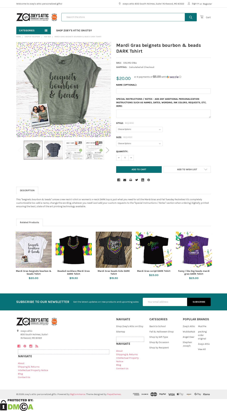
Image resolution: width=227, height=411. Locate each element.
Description (27, 190)
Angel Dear (188, 337)
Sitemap (120, 331)
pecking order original (202, 335)
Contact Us (24, 377)
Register (207, 3)
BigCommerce (77, 394)
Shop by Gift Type (158, 337)
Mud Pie (202, 326)
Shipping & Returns (29, 366)
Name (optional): (126, 84)
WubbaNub (189, 331)
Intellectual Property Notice (33, 370)
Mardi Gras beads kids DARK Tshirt (114, 272)
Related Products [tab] (29, 222)
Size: (124, 137)
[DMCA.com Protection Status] (16, 405)
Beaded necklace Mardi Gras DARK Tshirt (73, 272)
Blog (20, 373)
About (21, 363)
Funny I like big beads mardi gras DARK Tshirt (194, 272)
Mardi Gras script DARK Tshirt (153, 271)
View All (202, 349)
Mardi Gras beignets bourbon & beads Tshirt (33, 272)
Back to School (157, 326)
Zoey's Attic (189, 326)
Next (107, 150)
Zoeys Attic (204, 344)
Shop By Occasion (159, 342)
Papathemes (114, 394)
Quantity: (122, 151)
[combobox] (129, 17)
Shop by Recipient (159, 347)
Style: (125, 123)
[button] (157, 76)
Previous (19, 150)
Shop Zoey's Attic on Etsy (74, 30)
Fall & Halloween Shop (161, 331)
